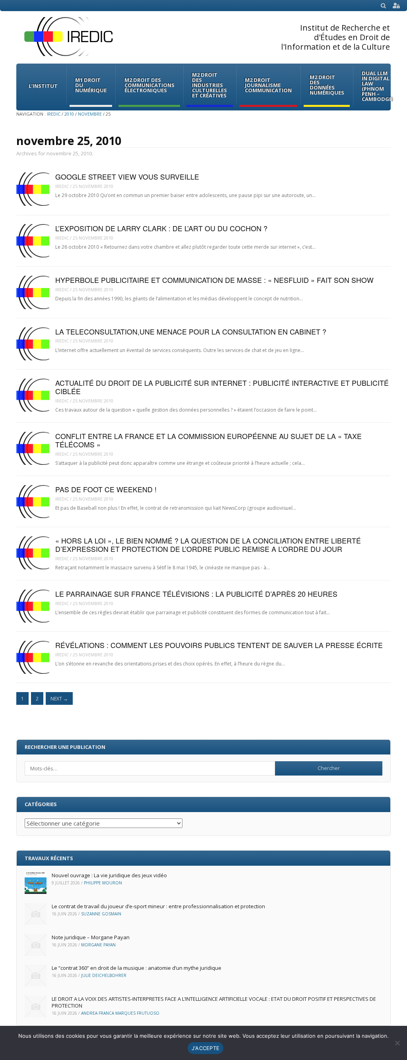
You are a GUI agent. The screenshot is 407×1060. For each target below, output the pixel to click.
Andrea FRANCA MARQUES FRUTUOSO (120, 1013)
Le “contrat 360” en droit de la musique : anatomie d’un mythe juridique (136, 967)
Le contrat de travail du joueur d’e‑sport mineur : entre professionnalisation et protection (158, 906)
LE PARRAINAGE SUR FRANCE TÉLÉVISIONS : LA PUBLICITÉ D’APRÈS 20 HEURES (196, 594)
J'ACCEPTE (205, 1048)
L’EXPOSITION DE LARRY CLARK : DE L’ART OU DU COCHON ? (161, 228)
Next (59, 698)
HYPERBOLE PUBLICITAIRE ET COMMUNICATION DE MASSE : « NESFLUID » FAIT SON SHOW (214, 280)
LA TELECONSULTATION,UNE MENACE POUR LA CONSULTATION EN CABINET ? (190, 332)
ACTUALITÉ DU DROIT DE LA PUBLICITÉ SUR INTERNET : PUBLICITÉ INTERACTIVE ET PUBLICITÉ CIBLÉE (222, 387)
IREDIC (53, 114)
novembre (90, 114)
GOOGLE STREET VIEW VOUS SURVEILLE (127, 177)
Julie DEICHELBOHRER (103, 975)
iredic (62, 186)
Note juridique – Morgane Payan (91, 937)
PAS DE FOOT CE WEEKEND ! (106, 489)
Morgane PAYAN (98, 945)
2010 (69, 114)
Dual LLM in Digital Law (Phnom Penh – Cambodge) (377, 86)
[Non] (397, 1043)
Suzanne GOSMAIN (101, 914)
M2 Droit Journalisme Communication (268, 85)
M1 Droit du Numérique (91, 85)
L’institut (43, 85)
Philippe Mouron (103, 883)
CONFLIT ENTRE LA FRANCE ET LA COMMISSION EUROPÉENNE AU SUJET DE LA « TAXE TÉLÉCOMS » (208, 440)
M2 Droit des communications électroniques (149, 85)
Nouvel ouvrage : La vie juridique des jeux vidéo (109, 875)
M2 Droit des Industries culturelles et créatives (209, 85)
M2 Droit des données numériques (327, 85)
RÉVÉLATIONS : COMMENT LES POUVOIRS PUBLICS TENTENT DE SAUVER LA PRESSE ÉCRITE (219, 645)
